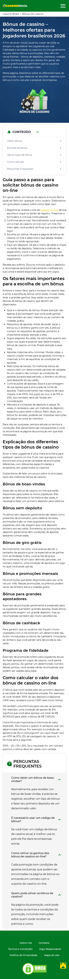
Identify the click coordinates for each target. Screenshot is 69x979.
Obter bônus (14, 141)
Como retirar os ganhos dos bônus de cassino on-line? (30, 855)
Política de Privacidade (23, 955)
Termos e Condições (20, 949)
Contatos (44, 943)
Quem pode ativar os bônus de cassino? (32, 895)
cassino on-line (49, 209)
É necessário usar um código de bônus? (33, 819)
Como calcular (15, 162)
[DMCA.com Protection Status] (34, 974)
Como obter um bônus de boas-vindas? (33, 779)
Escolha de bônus (17, 148)
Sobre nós (26, 943)
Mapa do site (51, 955)
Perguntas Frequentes (20, 169)
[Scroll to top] (63, 965)
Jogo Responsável (50, 949)
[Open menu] (63, 5)
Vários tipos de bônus (19, 155)
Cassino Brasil (11, 13)
